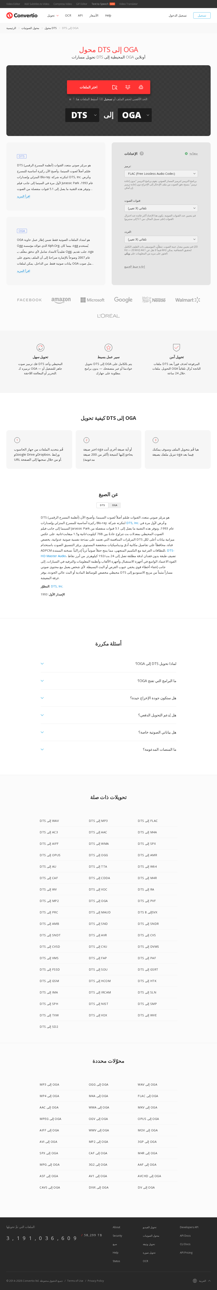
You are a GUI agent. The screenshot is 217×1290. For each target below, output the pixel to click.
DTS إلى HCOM (100, 981)
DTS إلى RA (146, 889)
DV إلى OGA (146, 1187)
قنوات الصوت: (132, 201)
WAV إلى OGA (147, 1084)
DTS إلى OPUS (50, 855)
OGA (114, 505)
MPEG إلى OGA (50, 1119)
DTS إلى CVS (147, 935)
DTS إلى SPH (49, 1004)
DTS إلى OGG (98, 855)
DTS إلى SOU (98, 969)
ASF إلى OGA (49, 1176)
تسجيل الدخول (178, 15)
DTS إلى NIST (98, 1004)
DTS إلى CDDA (99, 878)
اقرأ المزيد (23, 196)
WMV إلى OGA (99, 1130)
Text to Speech (100, 4)
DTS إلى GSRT (148, 969)
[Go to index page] (22, 14)
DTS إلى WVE (147, 1015)
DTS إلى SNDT (50, 935)
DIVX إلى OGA (99, 1187)
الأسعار (93, 15)
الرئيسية (11, 28)
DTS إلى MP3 (98, 821)
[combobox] (161, 173)
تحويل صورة (149, 1252)
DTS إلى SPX (147, 844)
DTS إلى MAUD (100, 912)
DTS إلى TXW (49, 1015)
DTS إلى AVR (98, 935)
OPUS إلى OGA (148, 1119)
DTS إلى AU (48, 866)
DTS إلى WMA (99, 844)
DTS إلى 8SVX (147, 912)
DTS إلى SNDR (148, 924)
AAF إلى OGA (147, 1164)
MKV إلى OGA (147, 1107)
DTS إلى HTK (147, 981)
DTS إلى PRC (49, 912)
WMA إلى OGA (99, 1107)
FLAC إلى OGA (148, 1096)
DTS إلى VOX (98, 1015)
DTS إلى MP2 (49, 901)
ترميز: (127, 166)
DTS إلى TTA (98, 866)
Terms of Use (75, 1281)
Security (117, 1235)
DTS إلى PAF (147, 958)
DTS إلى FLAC (148, 821)
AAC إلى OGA (49, 1107)
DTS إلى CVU (98, 947)
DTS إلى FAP (98, 958)
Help (108, 15)
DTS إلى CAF (49, 878)
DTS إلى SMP (147, 1004)
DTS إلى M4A (147, 832)
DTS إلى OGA (98, 901)
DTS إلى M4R (147, 878)
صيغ (115, 1244)
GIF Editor (81, 4)
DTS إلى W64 (147, 866)
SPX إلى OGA (49, 1153)
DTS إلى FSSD (50, 969)
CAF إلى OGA (98, 1153)
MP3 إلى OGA (49, 1084)
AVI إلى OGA (48, 1142)
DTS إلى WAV (49, 821)
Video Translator (128, 4)
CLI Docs (185, 1244)
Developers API (189, 1227)
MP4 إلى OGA (49, 1096)
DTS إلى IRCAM (100, 992)
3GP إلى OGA (147, 1142)
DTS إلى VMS (49, 958)
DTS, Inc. (132, 523)
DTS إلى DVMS (148, 947)
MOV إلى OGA (148, 1130)
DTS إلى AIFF (49, 844)
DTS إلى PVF (147, 901)
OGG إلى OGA (98, 1084)
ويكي (127, 253)
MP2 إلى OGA (98, 1142)
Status (116, 1261)
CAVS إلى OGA (50, 1187)
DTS (102, 505)
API (80, 15)
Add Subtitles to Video (36, 4)
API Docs (185, 1235)
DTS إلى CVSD (50, 947)
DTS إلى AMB (49, 924)
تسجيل (202, 15)
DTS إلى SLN (147, 992)
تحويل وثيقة (149, 1244)
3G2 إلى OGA (98, 1164)
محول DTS (51, 28)
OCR (68, 15)
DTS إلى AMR (147, 855)
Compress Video (62, 4)
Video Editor (13, 4)
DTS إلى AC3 (49, 832)
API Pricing (186, 1252)
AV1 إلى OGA (98, 1176)
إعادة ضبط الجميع (134, 266)
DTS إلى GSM (49, 981)
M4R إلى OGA (147, 1153)
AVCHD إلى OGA (149, 1176)
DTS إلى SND (98, 924)
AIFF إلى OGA (49, 1130)
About (116, 1227)
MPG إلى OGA (50, 1164)
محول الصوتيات (30, 28)
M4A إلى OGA (98, 1096)
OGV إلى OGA (98, 1119)
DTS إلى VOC (98, 889)
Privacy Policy (96, 1281)
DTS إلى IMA (49, 992)
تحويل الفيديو (149, 1227)
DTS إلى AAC (98, 832)
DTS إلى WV (48, 889)
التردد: (128, 232)
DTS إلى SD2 (49, 1027)
